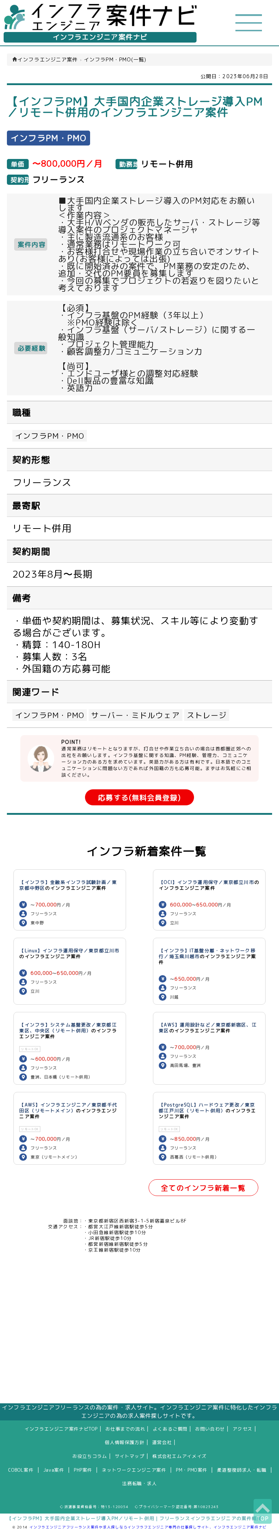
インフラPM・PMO (49, 435)
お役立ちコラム (89, 1456)
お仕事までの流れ (125, 1429)
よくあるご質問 (170, 1429)
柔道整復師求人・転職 (241, 1470)
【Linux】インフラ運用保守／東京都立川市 (69, 950)
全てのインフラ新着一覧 (203, 1187)
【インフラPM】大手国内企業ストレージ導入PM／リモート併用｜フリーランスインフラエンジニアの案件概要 (134, 1518)
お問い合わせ (210, 1429)
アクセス (242, 1429)
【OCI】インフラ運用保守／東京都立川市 (206, 882)
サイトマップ (130, 1456)
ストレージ (207, 715)
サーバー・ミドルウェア (135, 715)
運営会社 (162, 1442)
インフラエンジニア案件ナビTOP (61, 1429)
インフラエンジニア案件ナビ (100, 37)
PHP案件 (83, 1470)
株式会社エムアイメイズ (179, 1456)
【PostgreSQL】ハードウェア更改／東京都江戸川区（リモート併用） (207, 1107)
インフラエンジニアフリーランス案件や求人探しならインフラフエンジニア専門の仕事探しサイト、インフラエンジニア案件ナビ (148, 1527)
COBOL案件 (20, 1470)
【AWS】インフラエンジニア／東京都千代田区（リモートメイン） (68, 1107)
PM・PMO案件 (191, 1470)
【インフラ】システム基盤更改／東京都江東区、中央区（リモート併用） (68, 1027)
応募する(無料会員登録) (139, 797)
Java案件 (53, 1470)
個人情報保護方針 (125, 1442)
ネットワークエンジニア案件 (134, 1470)
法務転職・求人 (139, 1483)
